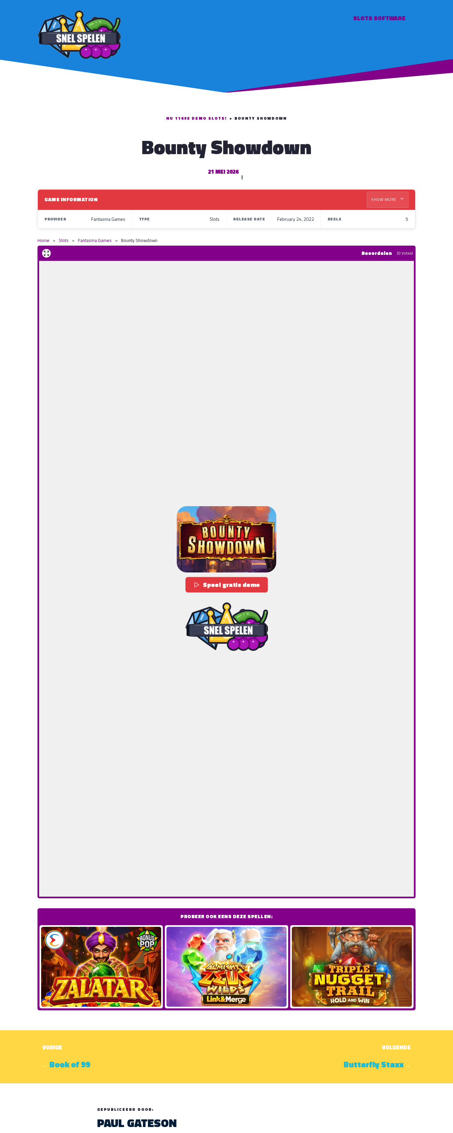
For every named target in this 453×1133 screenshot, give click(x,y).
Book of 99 (69, 1064)
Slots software (379, 18)
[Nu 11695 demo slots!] (78, 33)
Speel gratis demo (232, 584)
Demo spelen (101, 966)
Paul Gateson (137, 1123)
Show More (384, 199)
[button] (226, 539)
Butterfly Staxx (374, 1064)
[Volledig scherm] (46, 253)
